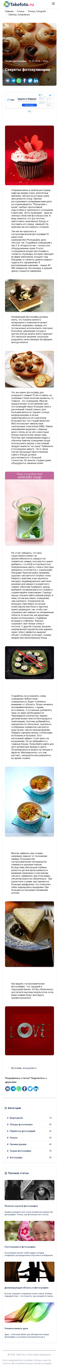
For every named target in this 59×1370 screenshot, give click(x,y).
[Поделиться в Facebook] (24, 80)
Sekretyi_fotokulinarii (19, 14)
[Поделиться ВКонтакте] (7, 80)
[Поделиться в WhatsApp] (18, 80)
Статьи (20, 11)
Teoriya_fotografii (37, 11)
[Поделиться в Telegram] (13, 80)
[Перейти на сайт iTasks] (29, 100)
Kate (45, 61)
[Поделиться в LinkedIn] (35, 80)
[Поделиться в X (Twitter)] (30, 80)
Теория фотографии (15, 61)
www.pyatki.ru (29, 1068)
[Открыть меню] (53, 4)
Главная (9, 11)
